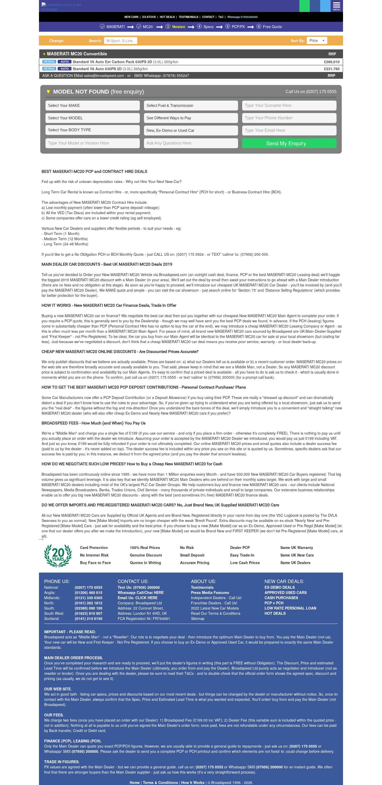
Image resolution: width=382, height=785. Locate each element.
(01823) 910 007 (88, 613)
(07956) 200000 (85, 751)
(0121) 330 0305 (88, 597)
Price (313, 40)
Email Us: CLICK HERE (137, 597)
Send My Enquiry (286, 143)
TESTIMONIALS (189, 17)
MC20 (148, 26)
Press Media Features (210, 592)
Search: (95, 40)
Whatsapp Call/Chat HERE (141, 592)
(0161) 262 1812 (88, 602)
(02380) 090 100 (88, 608)
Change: (56, 40)
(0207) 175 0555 (321, 91)
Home (135, 782)
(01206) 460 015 (88, 592)
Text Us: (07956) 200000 (139, 587)
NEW (132, 17)
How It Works (193, 782)
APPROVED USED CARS (286, 592)
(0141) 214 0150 (88, 618)
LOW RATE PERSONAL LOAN (290, 608)
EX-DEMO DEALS (280, 587)
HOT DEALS (168, 17)
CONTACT (209, 17)
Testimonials (202, 587)
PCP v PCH (274, 602)
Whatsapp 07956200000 (242, 17)
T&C (222, 17)
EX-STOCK (150, 17)
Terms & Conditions (160, 782)
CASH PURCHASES (281, 597)
